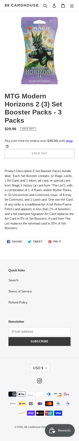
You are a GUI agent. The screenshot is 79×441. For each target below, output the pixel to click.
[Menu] (71, 5)
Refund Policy (18, 302)
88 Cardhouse (22, 5)
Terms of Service (20, 291)
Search (13, 280)
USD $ (38, 368)
